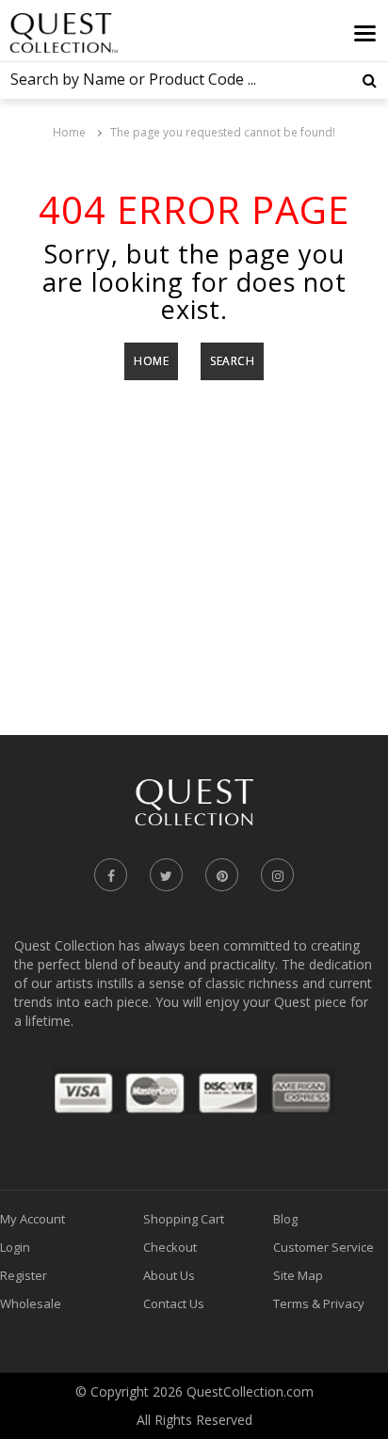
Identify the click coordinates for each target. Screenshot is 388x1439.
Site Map (298, 1275)
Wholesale (30, 1303)
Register (23, 1275)
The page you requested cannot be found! (222, 132)
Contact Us (173, 1303)
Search (232, 361)
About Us (169, 1275)
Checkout (170, 1247)
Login (15, 1247)
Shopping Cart (183, 1218)
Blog (285, 1218)
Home (69, 132)
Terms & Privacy (318, 1303)
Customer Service (323, 1247)
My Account (32, 1218)
